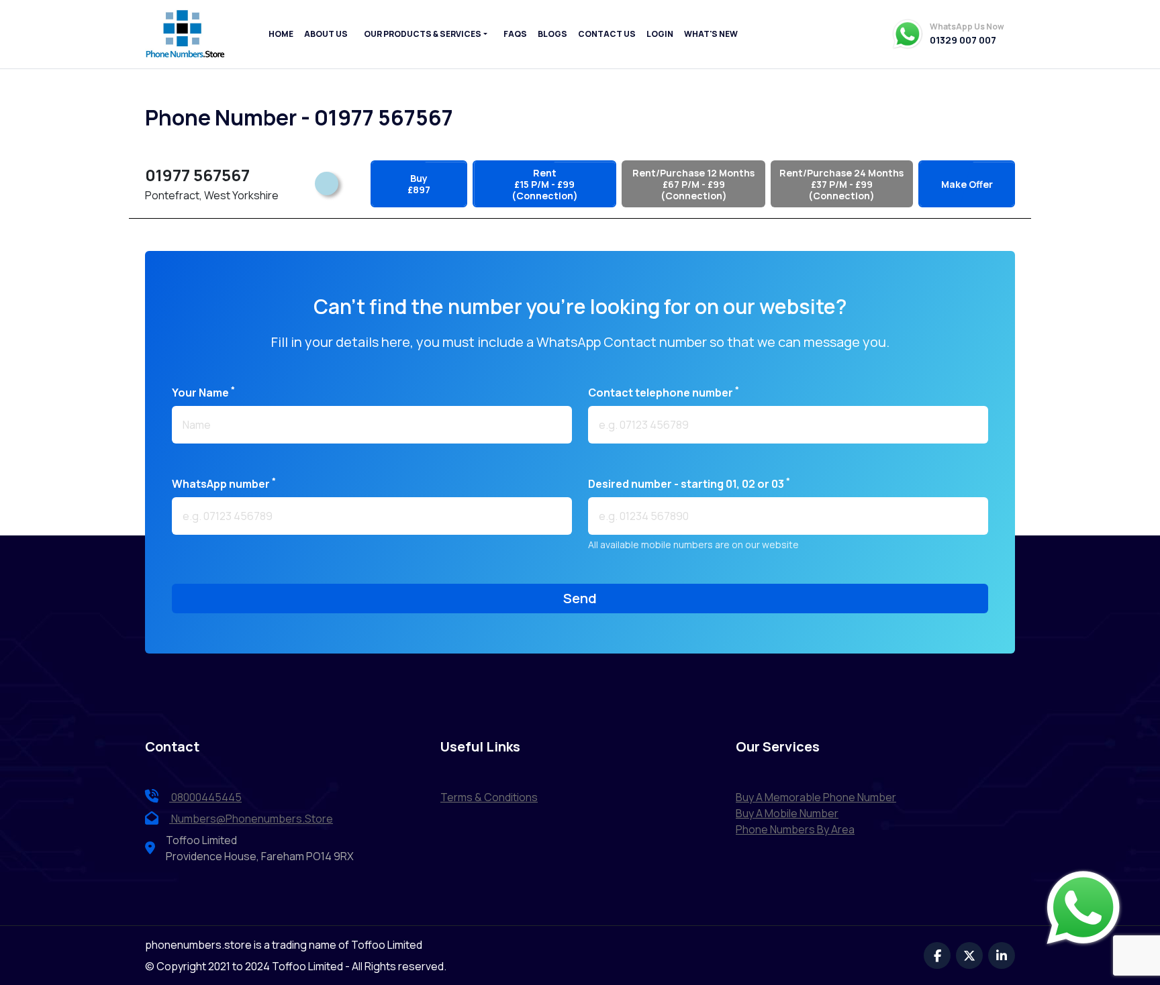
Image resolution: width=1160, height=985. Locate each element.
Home (281, 34)
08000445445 (205, 797)
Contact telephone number (663, 392)
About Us (326, 34)
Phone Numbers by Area (795, 829)
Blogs (552, 34)
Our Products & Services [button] (422, 34)
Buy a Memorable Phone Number (816, 797)
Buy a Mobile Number (787, 813)
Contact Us (607, 34)
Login (659, 34)
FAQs (515, 34)
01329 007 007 (963, 40)
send (580, 598)
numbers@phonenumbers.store (252, 818)
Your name (203, 392)
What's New (711, 34)
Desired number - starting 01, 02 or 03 (689, 483)
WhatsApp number (224, 483)
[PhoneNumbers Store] (185, 34)
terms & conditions (489, 797)
